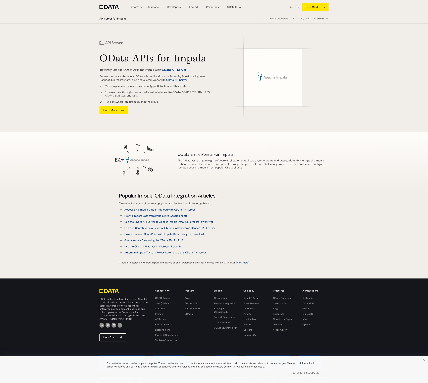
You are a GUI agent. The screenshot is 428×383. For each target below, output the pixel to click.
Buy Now (305, 18)
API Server (160, 319)
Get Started (318, 18)
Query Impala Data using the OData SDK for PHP (153, 240)
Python (159, 313)
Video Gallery (280, 329)
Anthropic (307, 298)
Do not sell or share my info (306, 373)
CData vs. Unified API (225, 327)
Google (306, 308)
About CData (250, 298)
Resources (278, 313)
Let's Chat (311, 7)
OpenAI (306, 324)
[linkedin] (101, 325)
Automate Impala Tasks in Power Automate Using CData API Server (165, 252)
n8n (304, 319)
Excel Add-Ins (162, 329)
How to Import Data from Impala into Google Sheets (155, 216)
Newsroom (249, 308)
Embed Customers (224, 317)
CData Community (283, 298)
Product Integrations (225, 303)
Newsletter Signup (283, 319)
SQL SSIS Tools (192, 308)
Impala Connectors (279, 18)
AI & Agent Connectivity (221, 310)
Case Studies (280, 303)
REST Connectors (164, 324)
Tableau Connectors (166, 340)
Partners (248, 324)
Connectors (220, 298)
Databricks (308, 303)
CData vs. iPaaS (222, 322)
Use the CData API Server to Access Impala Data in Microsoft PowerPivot (168, 222)
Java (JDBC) (162, 303)
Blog (275, 308)
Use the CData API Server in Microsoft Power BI (153, 246)
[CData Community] (120, 325)
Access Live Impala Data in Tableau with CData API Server (159, 209)
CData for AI (234, 7)
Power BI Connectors (166, 334)
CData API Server (174, 70)
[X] (107, 325)
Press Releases (251, 303)
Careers (247, 329)
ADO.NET (160, 308)
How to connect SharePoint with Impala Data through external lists (164, 234)
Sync (187, 298)
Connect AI (191, 303)
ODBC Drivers (162, 298)
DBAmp (189, 313)
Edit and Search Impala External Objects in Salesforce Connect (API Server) (170, 228)
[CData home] (111, 7)
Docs (294, 18)
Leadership (249, 319)
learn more (110, 110)
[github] (114, 325)
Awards (247, 313)
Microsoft (307, 313)
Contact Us (249, 334)
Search (293, 7)
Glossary (278, 324)
